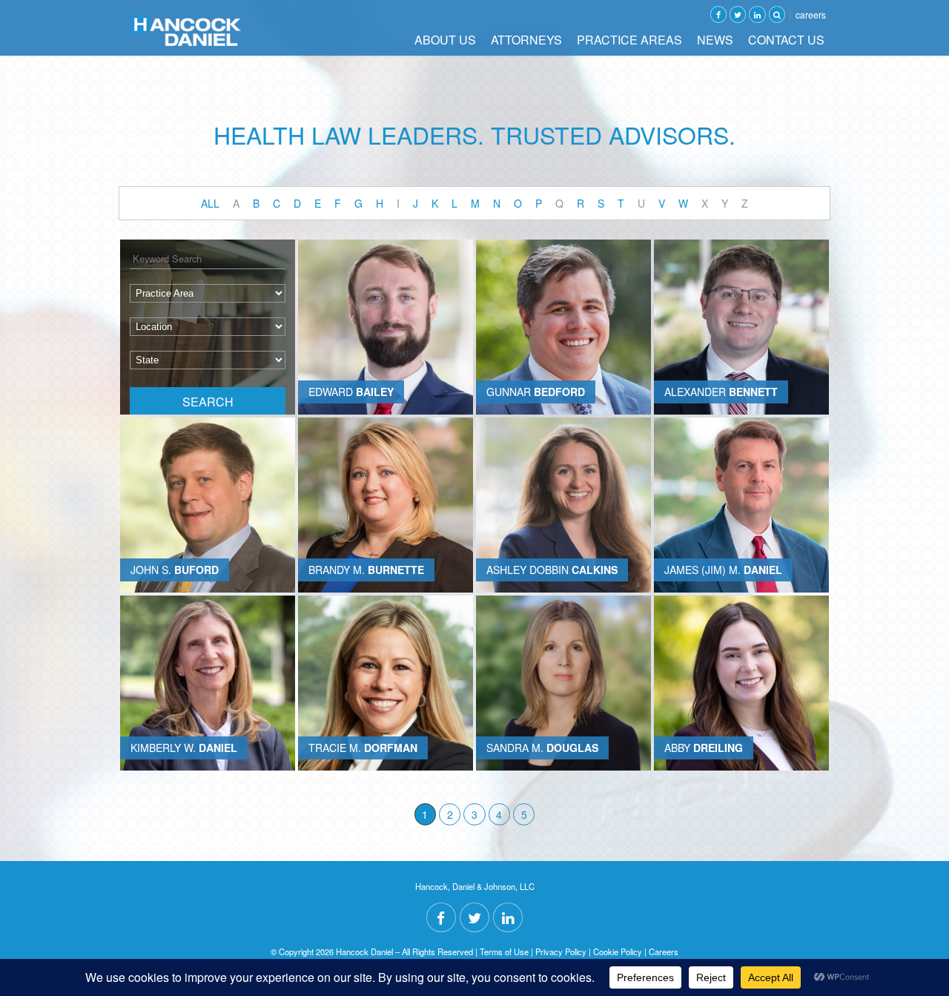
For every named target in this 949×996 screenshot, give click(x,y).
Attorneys (526, 39)
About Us (445, 39)
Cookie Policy (617, 951)
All (210, 203)
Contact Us (786, 39)
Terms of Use (504, 951)
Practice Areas (629, 39)
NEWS (715, 39)
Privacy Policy (560, 951)
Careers (811, 14)
